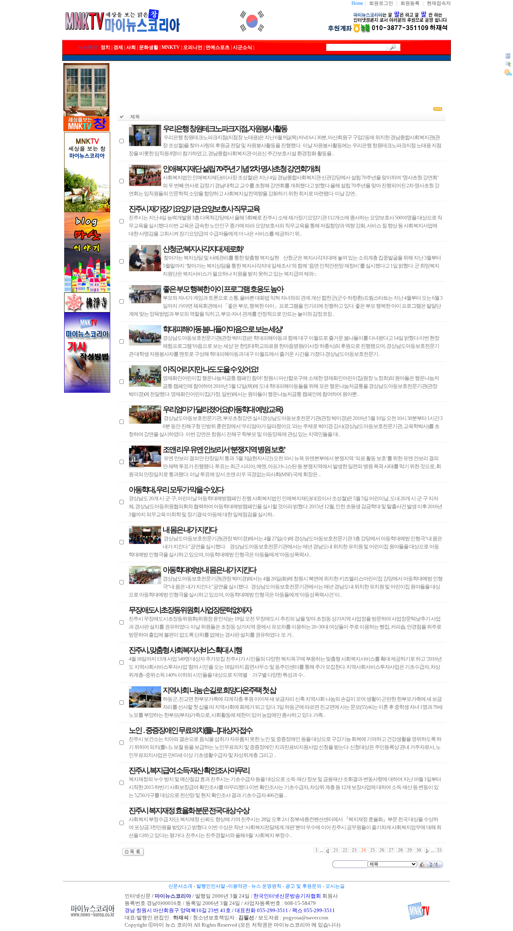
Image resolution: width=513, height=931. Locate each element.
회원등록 (410, 3)
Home (357, 3)
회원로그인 (381, 3)
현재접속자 (439, 3)
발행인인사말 (210, 886)
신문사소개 (180, 886)
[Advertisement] (282, 81)
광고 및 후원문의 (303, 886)
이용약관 (237, 886)
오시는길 (335, 886)
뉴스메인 (87, 47)
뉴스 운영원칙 (266, 886)
